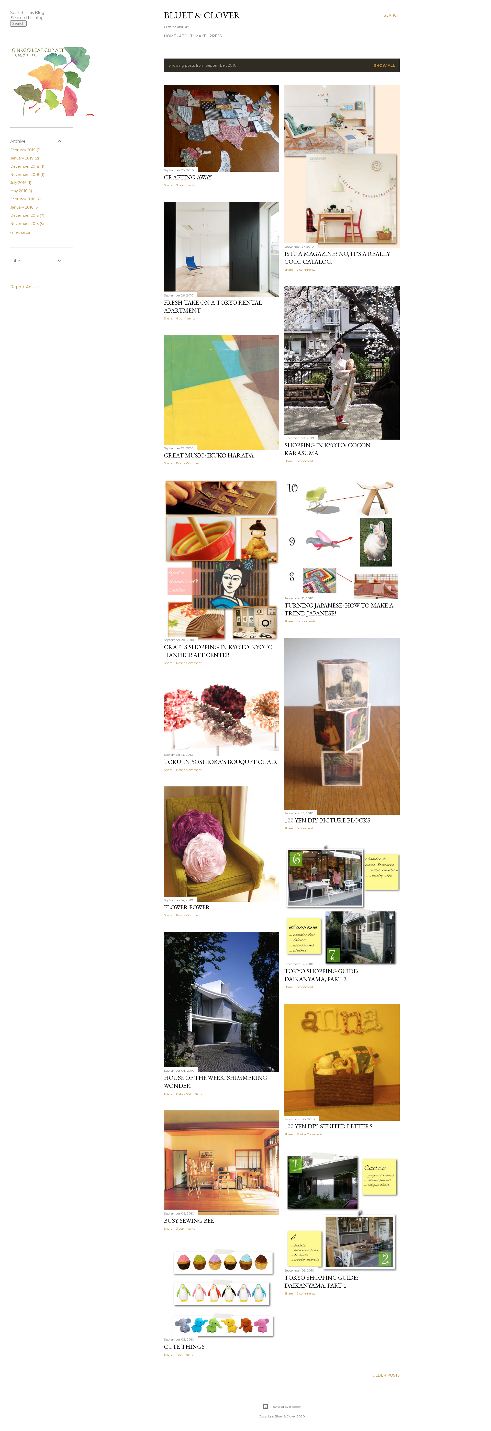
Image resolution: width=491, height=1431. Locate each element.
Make (200, 36)
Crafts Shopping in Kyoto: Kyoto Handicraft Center (218, 651)
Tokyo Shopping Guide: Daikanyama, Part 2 (321, 975)
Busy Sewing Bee (189, 1220)
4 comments (185, 318)
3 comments (185, 185)
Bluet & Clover (202, 15)
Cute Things (184, 1346)
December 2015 (26, 215)
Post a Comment (189, 463)
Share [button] (168, 185)
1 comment (305, 461)
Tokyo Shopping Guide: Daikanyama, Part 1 (321, 1281)
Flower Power (187, 907)
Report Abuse (24, 286)
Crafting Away (187, 177)
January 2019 (24, 158)
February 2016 (25, 199)
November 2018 (26, 174)
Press (215, 36)
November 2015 (26, 223)
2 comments (306, 269)
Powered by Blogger (286, 1407)
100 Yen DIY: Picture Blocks (327, 820)
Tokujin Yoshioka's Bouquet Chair (220, 762)
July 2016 (20, 182)
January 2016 (24, 207)
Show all (384, 65)
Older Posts (386, 1375)
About (185, 36)
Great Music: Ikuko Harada (209, 455)
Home (170, 36)
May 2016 (20, 191)
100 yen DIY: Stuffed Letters (328, 1126)
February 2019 (24, 150)
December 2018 (26, 166)
